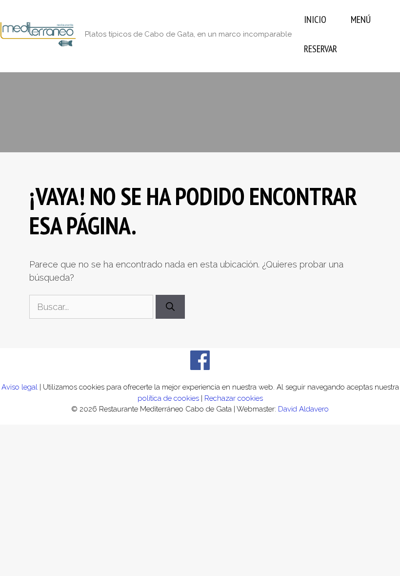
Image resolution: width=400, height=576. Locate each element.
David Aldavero (303, 409)
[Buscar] (170, 307)
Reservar (320, 48)
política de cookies (168, 398)
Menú (361, 19)
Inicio (315, 19)
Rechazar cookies (233, 398)
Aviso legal (19, 387)
